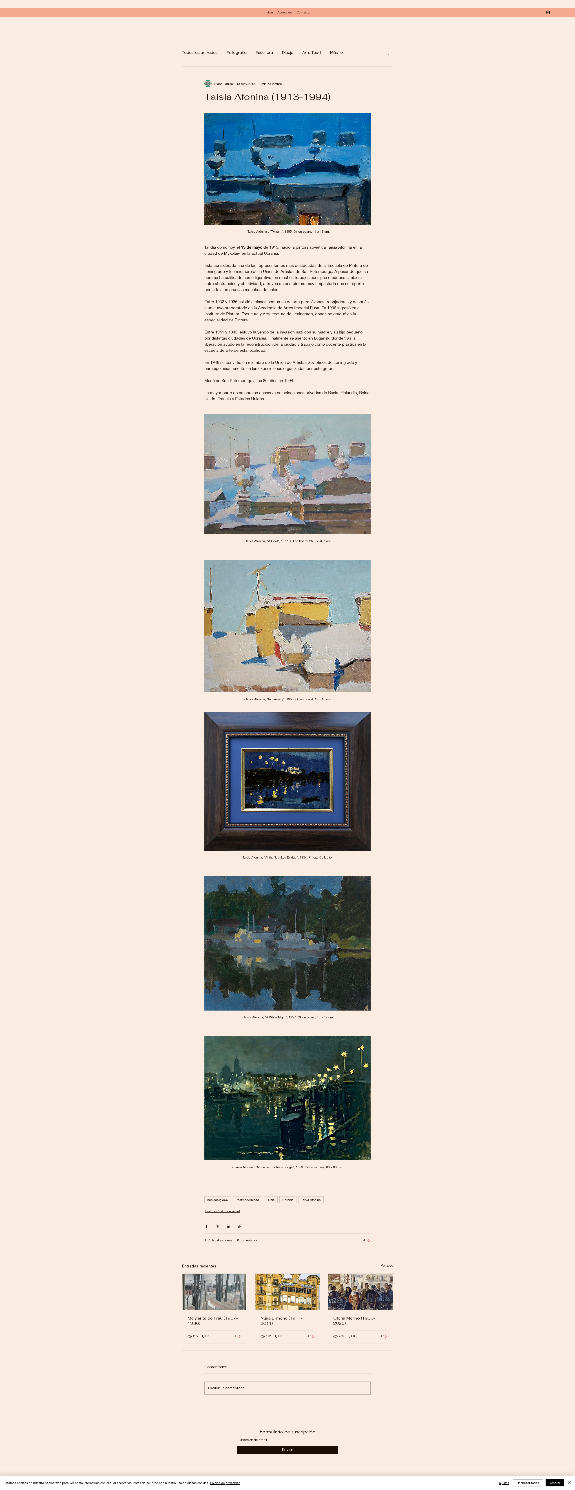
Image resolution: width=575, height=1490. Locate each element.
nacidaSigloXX (217, 1200)
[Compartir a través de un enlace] (239, 1226)
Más (334, 53)
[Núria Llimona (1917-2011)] (287, 1292)
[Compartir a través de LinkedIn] (228, 1226)
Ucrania (288, 1200)
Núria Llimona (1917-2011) (282, 1321)
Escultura (264, 53)
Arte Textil (311, 53)
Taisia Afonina (311, 1200)
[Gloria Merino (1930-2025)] (360, 1292)
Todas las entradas (200, 53)
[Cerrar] (569, 1482)
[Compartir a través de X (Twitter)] (217, 1226)
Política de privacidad (225, 1483)
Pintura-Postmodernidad (222, 1211)
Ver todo (387, 1265)
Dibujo (287, 53)
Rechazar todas (528, 1483)
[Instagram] (548, 12)
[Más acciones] (368, 83)
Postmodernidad (247, 1200)
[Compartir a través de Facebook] (206, 1226)
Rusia (271, 1200)
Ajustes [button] (504, 1483)
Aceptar (554, 1483)
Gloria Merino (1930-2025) (354, 1321)
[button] (387, 53)
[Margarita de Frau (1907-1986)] (214, 1292)
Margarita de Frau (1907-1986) (213, 1321)
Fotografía (237, 53)
